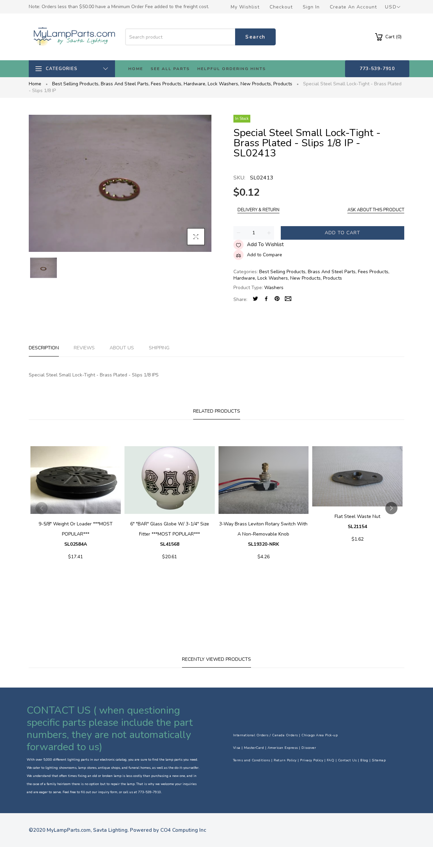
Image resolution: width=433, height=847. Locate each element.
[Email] (288, 299)
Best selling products (75, 84)
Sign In (311, 7)
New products (256, 84)
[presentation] (42, 508)
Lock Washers (223, 84)
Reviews (84, 348)
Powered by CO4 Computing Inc (168, 830)
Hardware (195, 84)
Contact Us (347, 760)
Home (35, 84)
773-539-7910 (377, 68)
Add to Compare (264, 255)
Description (44, 348)
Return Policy (285, 760)
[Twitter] (255, 299)
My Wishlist (245, 7)
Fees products (166, 84)
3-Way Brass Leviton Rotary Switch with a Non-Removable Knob (263, 534)
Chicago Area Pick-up (319, 735)
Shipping (159, 348)
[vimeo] (277, 299)
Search (255, 37)
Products (282, 84)
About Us (122, 348)
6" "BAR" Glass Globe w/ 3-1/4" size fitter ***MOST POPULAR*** (169, 534)
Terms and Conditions (251, 760)
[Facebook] (266, 299)
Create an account (353, 7)
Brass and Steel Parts (125, 84)
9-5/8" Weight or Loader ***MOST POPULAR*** (76, 534)
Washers (273, 287)
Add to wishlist (265, 244)
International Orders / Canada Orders (265, 735)
